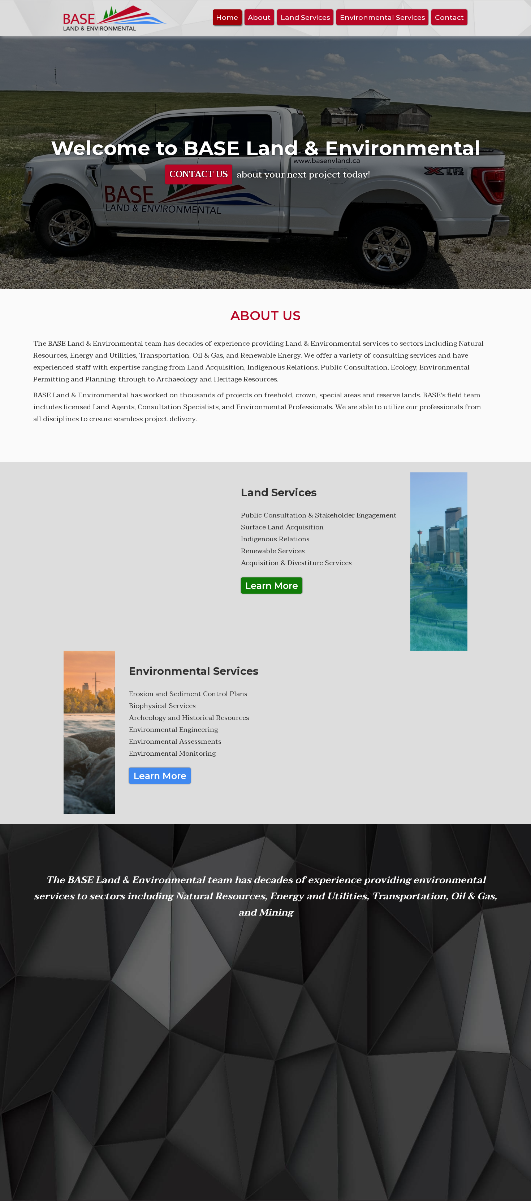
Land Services (305, 17)
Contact (449, 17)
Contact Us (198, 174)
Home (227, 17)
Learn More (271, 585)
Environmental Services (382, 17)
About (259, 17)
